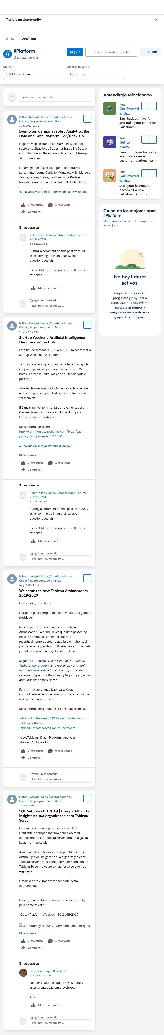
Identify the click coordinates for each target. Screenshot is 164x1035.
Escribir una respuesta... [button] (48, 305)
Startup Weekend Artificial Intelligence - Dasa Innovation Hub (53, 339)
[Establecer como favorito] (87, 118)
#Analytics (26, 192)
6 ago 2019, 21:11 (29, 585)
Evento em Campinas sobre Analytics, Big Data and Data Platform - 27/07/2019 (54, 133)
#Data (39, 192)
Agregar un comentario (43, 300)
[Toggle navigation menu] (156, 19)
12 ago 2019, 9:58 (29, 332)
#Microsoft (80, 192)
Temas (10, 38)
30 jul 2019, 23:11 (29, 125)
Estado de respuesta (78, 66)
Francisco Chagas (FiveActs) (48, 971)
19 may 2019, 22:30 (30, 805)
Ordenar (7, 66)
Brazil (58, 121)
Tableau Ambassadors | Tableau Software (47, 728)
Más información (114, 221)
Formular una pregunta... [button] (38, 97)
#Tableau (65, 192)
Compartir (33, 212)
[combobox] (31, 71)
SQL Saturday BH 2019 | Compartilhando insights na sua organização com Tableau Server (54, 816)
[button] (153, 106)
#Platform (29, 38)
